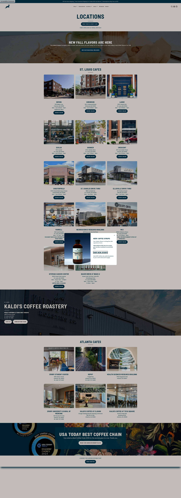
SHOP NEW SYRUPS (100, 252)
